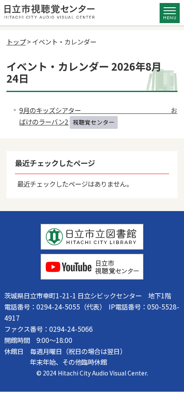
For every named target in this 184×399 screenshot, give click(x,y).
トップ (16, 41)
